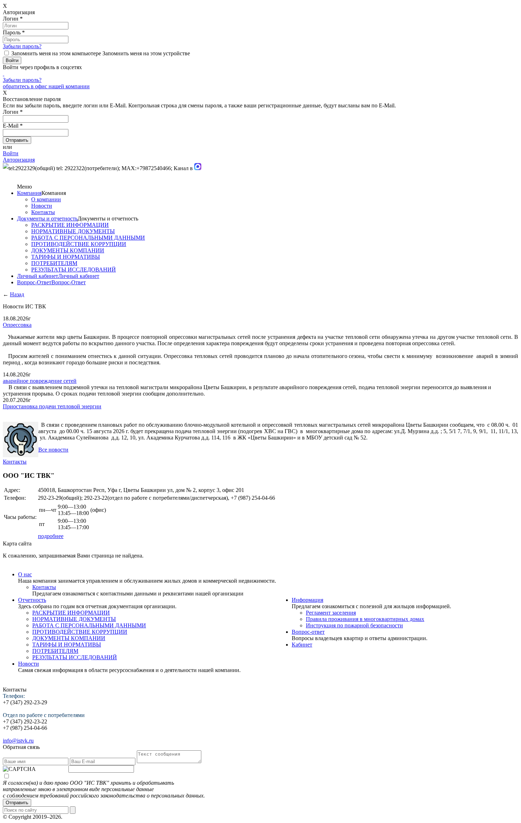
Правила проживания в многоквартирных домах (365, 619)
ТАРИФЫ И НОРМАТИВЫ (65, 257)
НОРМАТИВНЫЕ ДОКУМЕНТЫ (73, 231)
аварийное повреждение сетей (40, 381)
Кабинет (302, 645)
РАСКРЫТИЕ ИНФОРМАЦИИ (70, 225)
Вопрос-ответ (308, 632)
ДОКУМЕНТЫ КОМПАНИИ (67, 250)
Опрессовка (17, 325)
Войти (10, 153)
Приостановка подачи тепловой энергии (52, 406)
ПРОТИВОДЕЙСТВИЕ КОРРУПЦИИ (78, 244)
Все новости (53, 450)
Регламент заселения (331, 613)
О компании (46, 199)
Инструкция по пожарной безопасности (354, 625)
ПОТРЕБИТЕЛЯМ (54, 263)
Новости (41, 206)
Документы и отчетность (47, 218)
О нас (25, 574)
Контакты (43, 212)
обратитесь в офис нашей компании (46, 86)
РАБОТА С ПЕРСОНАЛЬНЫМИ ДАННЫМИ (88, 238)
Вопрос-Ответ (34, 282)
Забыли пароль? (22, 46)
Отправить (17, 802)
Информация (307, 600)
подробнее (50, 536)
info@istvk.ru (18, 741)
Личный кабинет (37, 276)
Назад (17, 294)
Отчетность (32, 600)
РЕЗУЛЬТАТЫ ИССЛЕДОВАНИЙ (73, 270)
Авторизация (19, 160)
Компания (29, 193)
